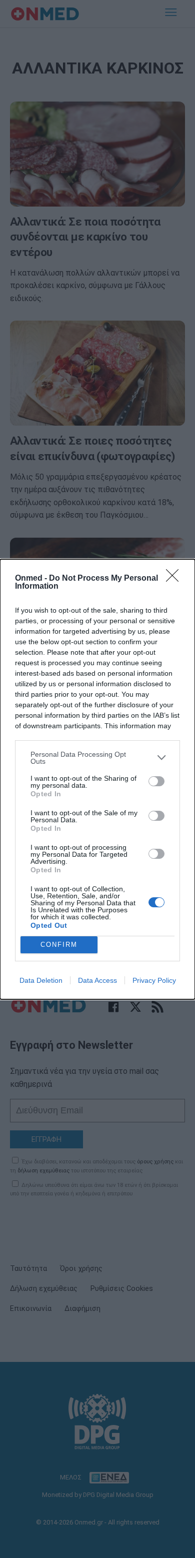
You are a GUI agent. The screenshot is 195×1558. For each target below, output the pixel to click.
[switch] (156, 781)
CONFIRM (59, 944)
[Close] (175, 578)
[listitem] (97, 758)
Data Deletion (41, 980)
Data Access (97, 980)
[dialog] (97, 779)
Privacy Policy (154, 980)
